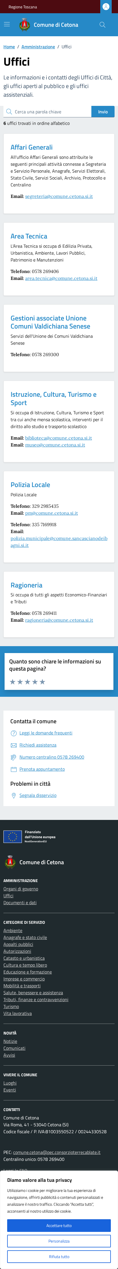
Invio (103, 111)
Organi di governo (20, 888)
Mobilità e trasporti (22, 985)
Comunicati (14, 1048)
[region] (59, 1220)
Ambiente (12, 930)
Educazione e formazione (27, 971)
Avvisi (9, 1055)
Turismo (11, 1006)
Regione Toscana (23, 7)
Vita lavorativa (17, 1013)
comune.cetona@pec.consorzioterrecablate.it (57, 1152)
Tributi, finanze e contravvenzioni (35, 999)
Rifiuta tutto (59, 1256)
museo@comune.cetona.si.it (55, 445)
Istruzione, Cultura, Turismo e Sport (54, 398)
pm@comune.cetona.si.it (51, 513)
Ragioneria (26, 585)
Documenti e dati (20, 902)
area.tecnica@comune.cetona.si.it (61, 278)
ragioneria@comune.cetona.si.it (59, 620)
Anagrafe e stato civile (25, 937)
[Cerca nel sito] (102, 25)
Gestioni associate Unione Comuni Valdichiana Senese (50, 322)
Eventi (9, 1089)
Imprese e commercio (24, 978)
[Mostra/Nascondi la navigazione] (6, 24)
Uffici (8, 895)
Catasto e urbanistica (24, 958)
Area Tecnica (29, 236)
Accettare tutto (59, 1225)
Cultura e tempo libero (25, 964)
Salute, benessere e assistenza (33, 992)
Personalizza (59, 1241)
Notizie (10, 1041)
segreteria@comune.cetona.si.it (59, 196)
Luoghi (10, 1082)
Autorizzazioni (17, 951)
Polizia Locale (30, 484)
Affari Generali (32, 147)
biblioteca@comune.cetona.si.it (58, 438)
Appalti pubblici (18, 944)
